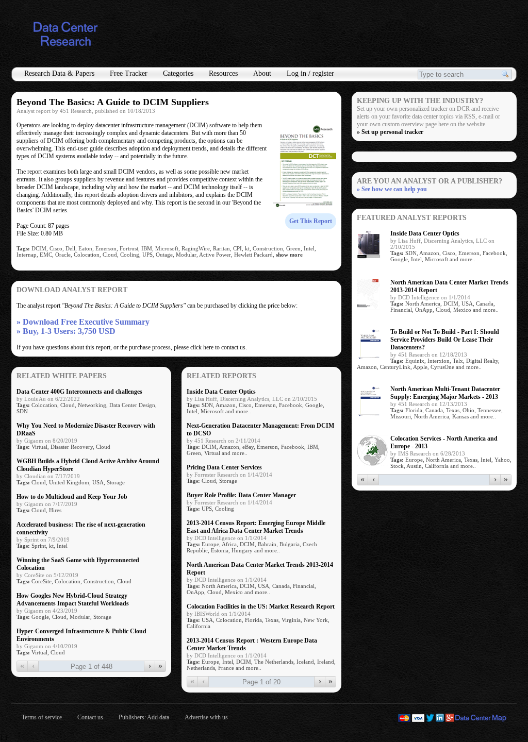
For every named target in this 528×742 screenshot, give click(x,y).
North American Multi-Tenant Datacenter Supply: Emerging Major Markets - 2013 (445, 392)
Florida (253, 620)
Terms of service (42, 717)
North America (219, 586)
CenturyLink (395, 367)
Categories (178, 73)
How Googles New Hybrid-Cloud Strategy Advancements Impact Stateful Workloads (72, 599)
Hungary (242, 550)
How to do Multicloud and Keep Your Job (71, 496)
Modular (186, 254)
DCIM (38, 248)
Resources (223, 73)
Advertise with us (206, 717)
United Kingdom (69, 482)
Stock (397, 466)
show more (289, 254)
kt (247, 248)
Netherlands (201, 668)
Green (293, 248)
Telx (458, 361)
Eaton (85, 248)
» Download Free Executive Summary (83, 321)
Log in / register (310, 73)
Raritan (221, 248)
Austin (414, 466)
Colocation (87, 254)
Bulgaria (289, 544)
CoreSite (41, 581)
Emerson (106, 248)
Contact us (90, 717)
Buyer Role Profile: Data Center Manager (241, 495)
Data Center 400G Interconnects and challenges (79, 391)
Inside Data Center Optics (221, 391)
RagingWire (196, 248)
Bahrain (267, 544)
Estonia (219, 550)
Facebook (290, 405)
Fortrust (129, 248)
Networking (92, 405)
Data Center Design (132, 405)
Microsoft (166, 248)
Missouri (400, 416)
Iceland (305, 662)
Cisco (56, 248)
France (226, 668)
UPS (147, 254)
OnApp (195, 592)
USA (98, 482)
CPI (237, 248)
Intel (309, 248)
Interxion (438, 361)
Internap (26, 254)
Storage (116, 482)
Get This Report (310, 221)
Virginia (291, 620)
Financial (304, 586)
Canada (281, 586)
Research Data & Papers (59, 73)
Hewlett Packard (253, 254)
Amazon (226, 405)
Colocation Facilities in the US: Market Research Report (261, 606)
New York (316, 620)
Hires (55, 510)
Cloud (110, 254)
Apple (420, 367)
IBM (146, 248)
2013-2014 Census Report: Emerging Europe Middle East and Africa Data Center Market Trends (256, 526)
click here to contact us (217, 347)
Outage (164, 254)
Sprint (38, 546)
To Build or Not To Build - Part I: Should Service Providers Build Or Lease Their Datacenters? (444, 339)
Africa (229, 544)
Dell (70, 248)
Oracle (63, 254)
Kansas (460, 416)
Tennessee (489, 410)
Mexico (234, 592)
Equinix (414, 361)
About (262, 73)
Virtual (39, 447)
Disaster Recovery (72, 447)
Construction (268, 248)
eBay (248, 447)
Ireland (325, 662)
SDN (22, 411)
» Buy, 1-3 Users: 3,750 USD (66, 331)
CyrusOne (442, 367)
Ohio (468, 410)
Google (40, 617)
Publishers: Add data (144, 717)
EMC (46, 254)
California (198, 626)
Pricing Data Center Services (224, 467)
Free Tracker (128, 73)
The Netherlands (273, 662)
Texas (271, 620)
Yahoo (502, 460)
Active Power (215, 254)
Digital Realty (482, 361)
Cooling (129, 254)
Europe (210, 544)
